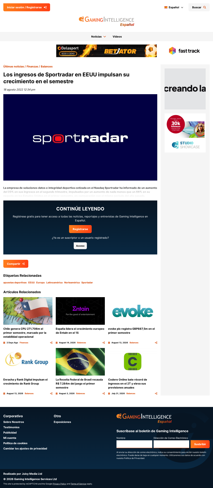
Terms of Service (78, 484)
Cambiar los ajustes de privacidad (25, 448)
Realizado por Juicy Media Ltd (22, 473)
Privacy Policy (59, 484)
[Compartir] (51, 343)
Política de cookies (15, 443)
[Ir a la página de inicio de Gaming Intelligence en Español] (106, 22)
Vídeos (117, 36)
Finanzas (32, 66)
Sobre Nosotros (13, 422)
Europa (40, 282)
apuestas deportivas (15, 282)
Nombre (120, 438)
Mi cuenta (9, 437)
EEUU (31, 282)
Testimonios (11, 427)
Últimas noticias (13, 66)
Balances (47, 66)
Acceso (80, 245)
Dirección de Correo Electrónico (171, 438)
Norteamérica (72, 282)
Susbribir (200, 444)
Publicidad (10, 432)
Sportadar (87, 282)
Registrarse (80, 229)
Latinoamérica (54, 282)
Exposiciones (62, 422)
